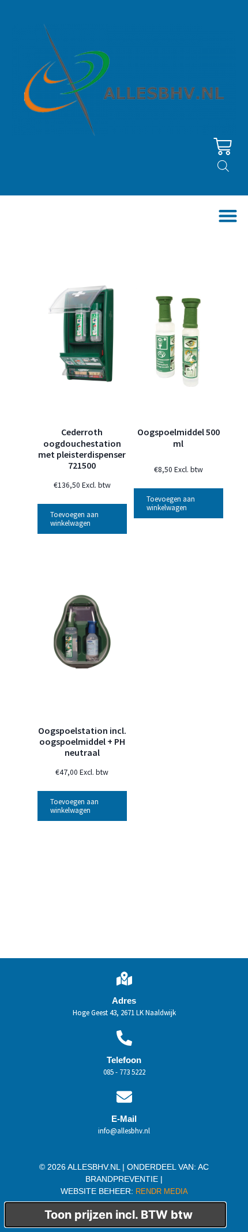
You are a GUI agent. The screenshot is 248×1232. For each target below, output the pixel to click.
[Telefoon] (124, 1038)
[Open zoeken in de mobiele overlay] (223, 165)
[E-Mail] (124, 1097)
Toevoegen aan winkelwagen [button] (74, 519)
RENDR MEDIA (160, 1191)
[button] (227, 216)
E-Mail (124, 1119)
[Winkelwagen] (223, 146)
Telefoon (124, 1060)
